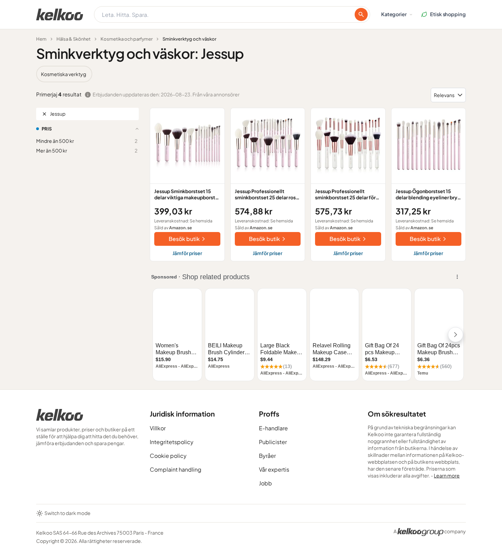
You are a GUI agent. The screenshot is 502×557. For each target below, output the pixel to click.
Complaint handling (175, 469)
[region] (251, 74)
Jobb (265, 483)
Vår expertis (274, 469)
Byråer (267, 455)
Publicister (273, 441)
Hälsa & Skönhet (73, 39)
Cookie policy (168, 455)
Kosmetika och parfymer (127, 39)
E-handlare (273, 428)
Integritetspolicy (172, 441)
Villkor (158, 428)
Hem (41, 39)
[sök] (361, 14)
